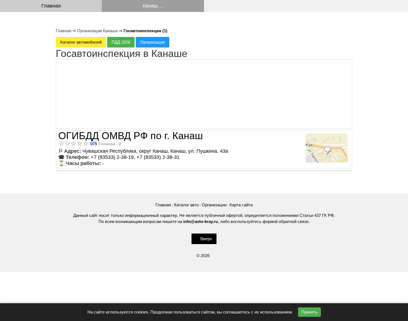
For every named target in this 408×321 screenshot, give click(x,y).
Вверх (206, 238)
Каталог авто (186, 204)
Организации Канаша (97, 30)
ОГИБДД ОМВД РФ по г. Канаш (130, 135)
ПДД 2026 (121, 42)
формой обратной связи (285, 221)
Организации (152, 42)
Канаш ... (153, 6)
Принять (309, 312)
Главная (51, 6)
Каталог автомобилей (81, 42)
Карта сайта (241, 204)
